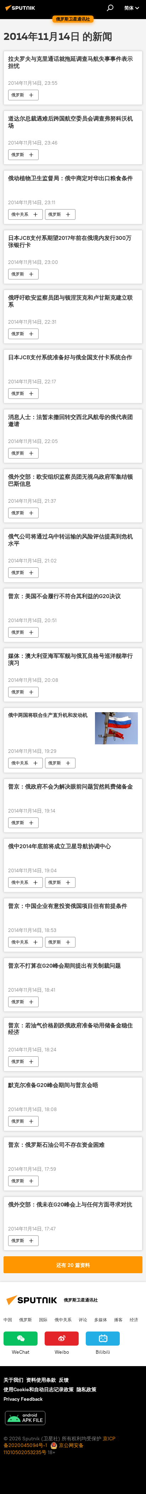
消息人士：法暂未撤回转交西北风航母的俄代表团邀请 (70, 420)
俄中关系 (19, 214)
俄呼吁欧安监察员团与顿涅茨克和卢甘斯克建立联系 (70, 301)
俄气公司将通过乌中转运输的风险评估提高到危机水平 (70, 540)
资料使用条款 (41, 1380)
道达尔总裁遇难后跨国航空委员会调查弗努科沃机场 (70, 122)
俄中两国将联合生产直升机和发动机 (48, 715)
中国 (8, 1319)
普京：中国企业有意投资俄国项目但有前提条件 (67, 906)
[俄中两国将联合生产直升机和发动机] (116, 728)
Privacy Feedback (23, 1399)
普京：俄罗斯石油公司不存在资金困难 (56, 1144)
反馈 (64, 1380)
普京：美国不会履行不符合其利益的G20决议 (64, 596)
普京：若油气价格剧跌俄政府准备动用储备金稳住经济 (70, 1028)
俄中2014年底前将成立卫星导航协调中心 (59, 846)
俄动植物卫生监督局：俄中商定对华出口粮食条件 (70, 178)
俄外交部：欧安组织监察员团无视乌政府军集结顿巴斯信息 (70, 480)
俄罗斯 (17, 95)
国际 (43, 1319)
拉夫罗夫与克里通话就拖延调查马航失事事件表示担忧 (70, 62)
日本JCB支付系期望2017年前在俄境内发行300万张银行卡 (69, 241)
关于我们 (13, 1380)
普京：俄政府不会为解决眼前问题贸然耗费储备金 (70, 786)
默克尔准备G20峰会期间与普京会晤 (53, 1085)
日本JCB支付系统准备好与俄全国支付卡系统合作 (70, 357)
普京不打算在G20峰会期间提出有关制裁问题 (64, 965)
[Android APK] (25, 1419)
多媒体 (100, 1319)
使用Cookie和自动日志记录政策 (39, 1389)
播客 (118, 1319)
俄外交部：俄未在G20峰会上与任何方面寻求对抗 (70, 1204)
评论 (83, 1319)
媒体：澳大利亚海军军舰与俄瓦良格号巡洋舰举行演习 (70, 659)
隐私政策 (86, 1389)
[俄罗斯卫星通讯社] (21, 10)
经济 (134, 1319)
